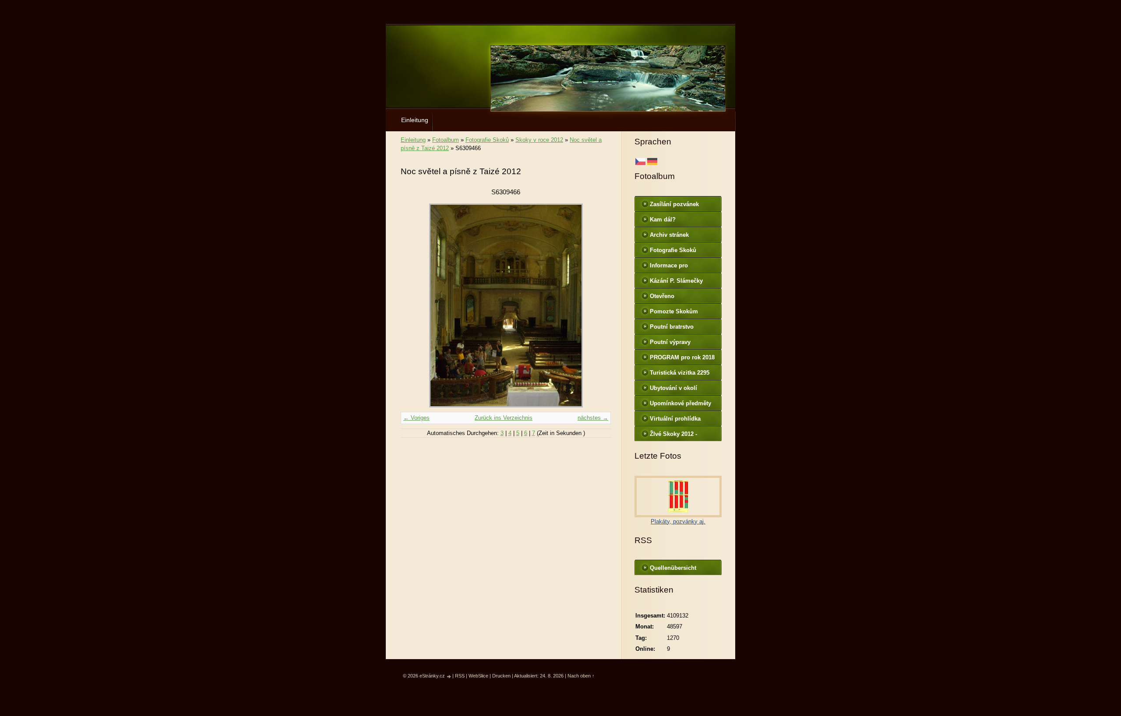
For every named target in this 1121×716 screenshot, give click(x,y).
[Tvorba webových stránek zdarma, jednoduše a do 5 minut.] (449, 676)
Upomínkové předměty (680, 403)
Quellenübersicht (673, 568)
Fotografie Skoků (487, 140)
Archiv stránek (669, 235)
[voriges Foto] (415, 305)
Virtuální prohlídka (675, 418)
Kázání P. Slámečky (676, 280)
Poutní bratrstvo (672, 326)
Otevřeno (662, 296)
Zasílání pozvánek (674, 204)
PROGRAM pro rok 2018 (682, 357)
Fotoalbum (445, 140)
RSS (460, 675)
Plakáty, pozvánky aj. (678, 521)
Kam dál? (663, 219)
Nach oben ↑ (581, 675)
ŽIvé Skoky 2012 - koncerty (673, 436)
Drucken (501, 675)
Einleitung (414, 119)
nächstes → (593, 417)
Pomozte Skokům (674, 311)
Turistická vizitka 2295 (679, 372)
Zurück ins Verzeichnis (503, 417)
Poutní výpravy (670, 342)
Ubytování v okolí (673, 388)
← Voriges (416, 417)
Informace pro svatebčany (669, 267)
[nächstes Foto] (596, 305)
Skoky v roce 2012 (539, 140)
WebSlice (478, 675)
